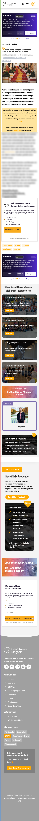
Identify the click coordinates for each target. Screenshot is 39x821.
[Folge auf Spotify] (23, 666)
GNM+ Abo (22, 122)
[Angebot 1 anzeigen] (13, 38)
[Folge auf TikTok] (28, 666)
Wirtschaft (6, 61)
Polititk (17, 245)
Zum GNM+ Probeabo (17, 497)
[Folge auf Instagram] (6, 666)
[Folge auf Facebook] (12, 666)
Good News (7, 245)
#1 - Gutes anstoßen (11, 58)
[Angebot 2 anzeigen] (15, 38)
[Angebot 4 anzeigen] (19, 38)
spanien (17, 249)
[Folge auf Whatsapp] (17, 666)
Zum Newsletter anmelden (19, 768)
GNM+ (23, 58)
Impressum (29, 798)
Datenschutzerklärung (13, 798)
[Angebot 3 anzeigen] (17, 38)
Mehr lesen (9, 310)
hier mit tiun (17, 130)
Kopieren (20, 33)
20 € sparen (30, 33)
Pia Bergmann (10, 55)
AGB (19, 801)
